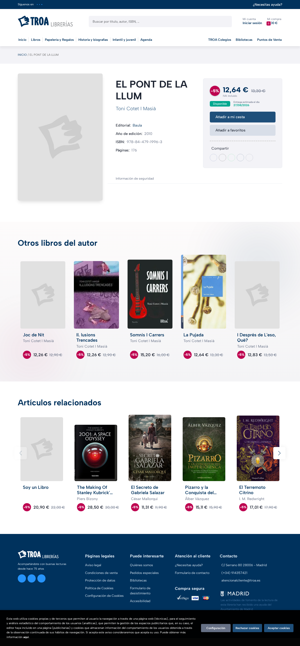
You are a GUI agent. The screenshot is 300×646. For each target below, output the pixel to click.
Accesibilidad (140, 601)
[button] (274, 21)
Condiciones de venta (101, 573)
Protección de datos (100, 580)
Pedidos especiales (144, 573)
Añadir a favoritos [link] (231, 130)
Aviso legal (93, 565)
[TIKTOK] (41, 4)
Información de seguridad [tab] (135, 178)
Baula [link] (137, 125)
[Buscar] (225, 21)
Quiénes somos (141, 565)
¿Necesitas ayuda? (267, 4)
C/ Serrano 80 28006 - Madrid (244, 565)
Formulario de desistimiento (140, 590)
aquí (26, 637)
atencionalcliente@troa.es (240, 580)
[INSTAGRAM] (37, 4)
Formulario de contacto (192, 573)
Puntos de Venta (269, 40)
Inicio (22, 55)
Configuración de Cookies (104, 596)
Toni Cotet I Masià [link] (136, 108)
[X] (39, 4)
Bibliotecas (244, 40)
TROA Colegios (219, 40)
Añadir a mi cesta (230, 117)
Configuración (215, 628)
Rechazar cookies (247, 628)
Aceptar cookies (279, 628)
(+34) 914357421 (234, 573)
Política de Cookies (99, 588)
